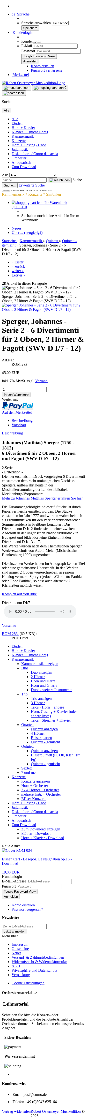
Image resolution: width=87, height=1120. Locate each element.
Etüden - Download (36, 833)
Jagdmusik (20, 149)
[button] (20, 14)
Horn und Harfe (43, 681)
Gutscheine (20, 949)
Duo (24, 668)
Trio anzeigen (41, 698)
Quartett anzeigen (44, 729)
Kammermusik (23, 136)
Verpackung (21, 975)
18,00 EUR (11, 872)
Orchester (19, 158)
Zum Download (24, 167)
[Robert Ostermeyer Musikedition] (33, 83)
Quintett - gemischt (45, 764)
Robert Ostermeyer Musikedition (56, 1111)
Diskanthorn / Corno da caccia (35, 154)
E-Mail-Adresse (14, 881)
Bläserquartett (41, 738)
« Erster (17, 262)
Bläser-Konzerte (33, 799)
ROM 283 (10, 634)
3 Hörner (38, 703)
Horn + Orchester (34, 786)
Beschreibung (22, 420)
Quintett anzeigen (44, 751)
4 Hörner (38, 733)
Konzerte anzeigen (35, 781)
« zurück (18, 266)
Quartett (27, 725)
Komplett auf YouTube (19, 594)
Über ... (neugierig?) (27, 233)
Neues (16, 228)
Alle (15, 119)
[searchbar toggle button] (14, 93)
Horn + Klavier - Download (42, 838)
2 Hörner (38, 677)
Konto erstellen (42, 66)
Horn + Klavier (23, 128)
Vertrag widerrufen (16, 1111)
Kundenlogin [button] (22, 32)
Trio (24, 694)
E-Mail (26, 46)
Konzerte (19, 141)
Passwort (28, 51)
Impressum (20, 944)
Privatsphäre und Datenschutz (34, 970)
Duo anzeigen (41, 672)
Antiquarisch (21, 162)
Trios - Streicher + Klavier (51, 720)
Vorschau (19, 425)
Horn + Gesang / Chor (29, 145)
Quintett (27, 746)
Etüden (17, 123)
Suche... (78, 180)
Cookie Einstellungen (28, 983)
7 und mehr (30, 772)
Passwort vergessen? (46, 70)
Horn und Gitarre (44, 685)
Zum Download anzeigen (40, 829)
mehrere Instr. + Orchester (41, 794)
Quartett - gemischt (45, 742)
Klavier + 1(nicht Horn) (30, 132)
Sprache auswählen (36, 23)
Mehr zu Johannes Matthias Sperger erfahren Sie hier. (42, 498)
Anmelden (11, 896)
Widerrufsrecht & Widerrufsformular (39, 962)
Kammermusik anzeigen (39, 664)
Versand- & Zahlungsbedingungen (38, 957)
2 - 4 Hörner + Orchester (40, 790)
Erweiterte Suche (32, 185)
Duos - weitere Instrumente (51, 690)
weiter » (18, 271)
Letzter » (18, 275)
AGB (16, 966)
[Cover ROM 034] (17, 850)
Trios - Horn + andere (47, 707)
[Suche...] (60, 180)
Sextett (26, 768)
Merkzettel (20, 75)
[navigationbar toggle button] (16, 87)
